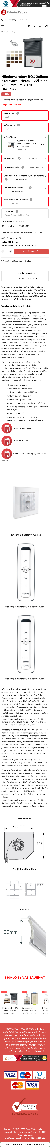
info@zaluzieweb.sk (13, 1138)
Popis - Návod (25, 273)
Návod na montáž (20, 440)
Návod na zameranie (21, 428)
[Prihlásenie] (40, 26)
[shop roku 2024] (25, 1058)
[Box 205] (24, 844)
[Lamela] (24, 935)
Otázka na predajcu (25, 278)
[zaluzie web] (14, 12)
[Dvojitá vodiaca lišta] (24, 890)
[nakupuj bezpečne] (25, 1106)
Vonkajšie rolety (7, 32)
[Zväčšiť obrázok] (42, 145)
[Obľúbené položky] (34, 26)
